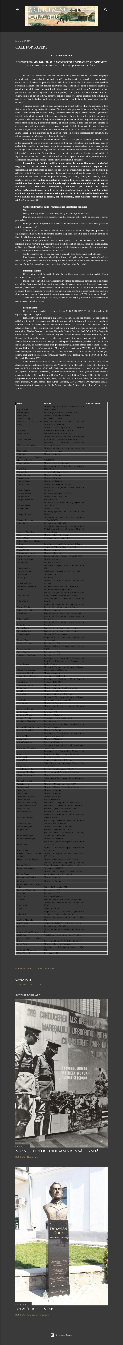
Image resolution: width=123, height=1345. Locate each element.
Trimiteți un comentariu (28, 984)
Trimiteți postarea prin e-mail (40, 968)
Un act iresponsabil (36, 1308)
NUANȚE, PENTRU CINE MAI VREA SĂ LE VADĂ (57, 1150)
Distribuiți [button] (20, 968)
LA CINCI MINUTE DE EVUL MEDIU (54, 13)
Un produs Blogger (64, 1335)
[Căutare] (106, 9)
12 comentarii (33, 1157)
